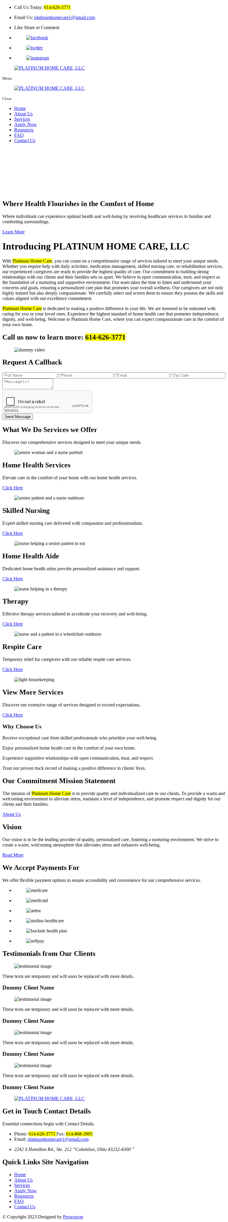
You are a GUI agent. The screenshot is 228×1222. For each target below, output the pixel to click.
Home (20, 108)
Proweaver (73, 1216)
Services (22, 119)
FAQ (19, 135)
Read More (12, 854)
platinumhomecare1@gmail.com (64, 17)
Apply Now (25, 124)
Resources (24, 129)
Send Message (18, 416)
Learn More (13, 231)
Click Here (12, 487)
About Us (23, 113)
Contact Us (24, 140)
